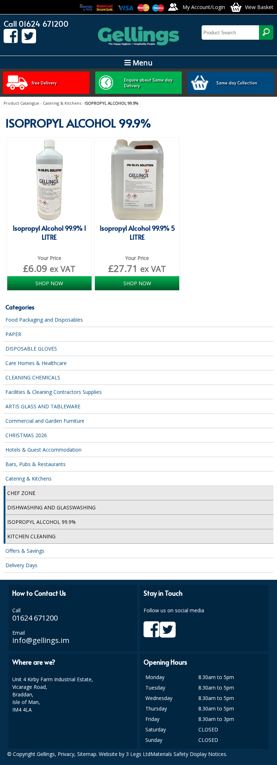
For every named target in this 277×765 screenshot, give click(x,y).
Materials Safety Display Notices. (188, 754)
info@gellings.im (40, 640)
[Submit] (266, 32)
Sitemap (86, 754)
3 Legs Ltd (138, 754)
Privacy (66, 754)
